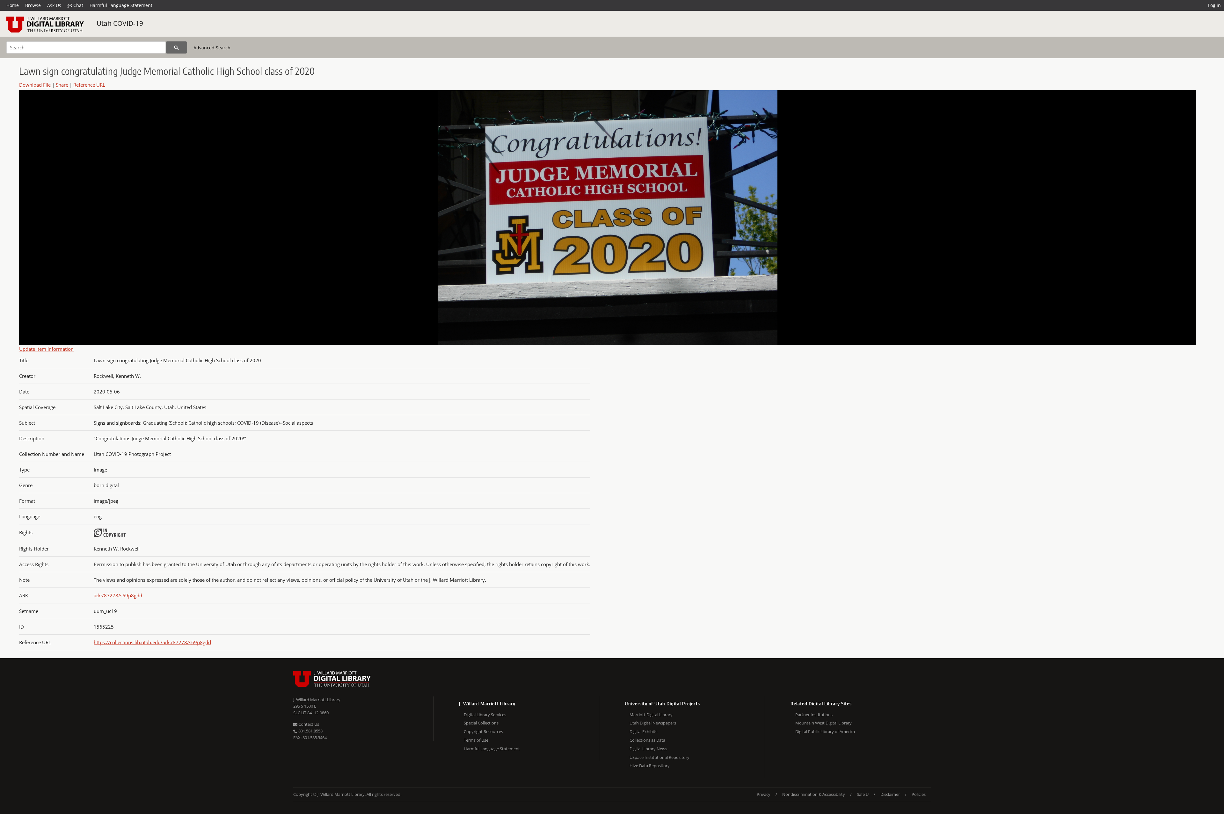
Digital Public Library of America (825, 731)
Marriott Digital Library (651, 714)
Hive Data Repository (650, 765)
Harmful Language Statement (121, 5)
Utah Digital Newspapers (653, 723)
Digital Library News (648, 749)
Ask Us (54, 5)
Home (12, 5)
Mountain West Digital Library (823, 723)
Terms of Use (476, 740)
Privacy (763, 794)
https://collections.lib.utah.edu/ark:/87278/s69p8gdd (152, 642)
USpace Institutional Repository (659, 757)
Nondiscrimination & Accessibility (813, 794)
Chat (77, 5)
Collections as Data (647, 740)
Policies (919, 794)
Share (62, 85)
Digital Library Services (485, 714)
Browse (33, 5)
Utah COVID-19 (120, 23)
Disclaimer (890, 794)
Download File (35, 85)
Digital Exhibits (643, 731)
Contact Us (308, 724)
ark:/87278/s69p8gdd (118, 595)
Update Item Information (46, 349)
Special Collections (481, 723)
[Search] (176, 47)
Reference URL (89, 85)
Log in (1214, 5)
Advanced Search (211, 48)
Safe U (863, 794)
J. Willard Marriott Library (316, 699)
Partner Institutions (814, 714)
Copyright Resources (483, 731)
